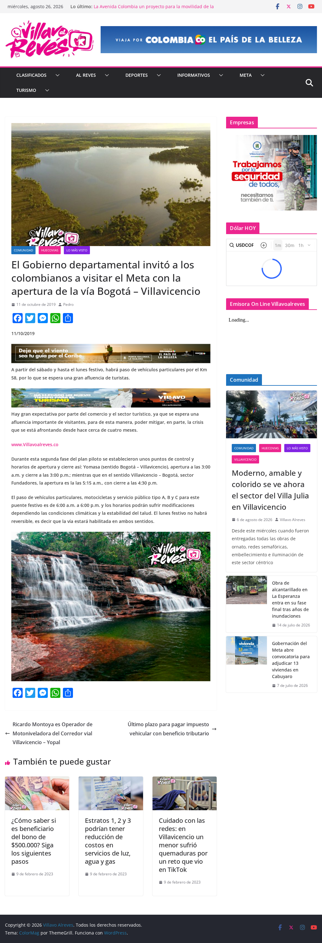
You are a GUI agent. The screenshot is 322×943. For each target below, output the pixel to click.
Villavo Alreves (292, 519)
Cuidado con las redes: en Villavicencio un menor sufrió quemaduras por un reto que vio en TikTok (183, 845)
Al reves (86, 75)
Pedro (68, 304)
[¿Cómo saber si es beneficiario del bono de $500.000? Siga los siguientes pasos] (37, 780)
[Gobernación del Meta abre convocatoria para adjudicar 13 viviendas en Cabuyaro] (246, 664)
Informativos (193, 75)
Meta (246, 75)
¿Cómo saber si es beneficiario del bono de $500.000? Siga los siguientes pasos (33, 841)
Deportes (136, 75)
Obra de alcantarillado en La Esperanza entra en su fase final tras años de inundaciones (290, 599)
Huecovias (49, 250)
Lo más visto (76, 250)
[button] (56, 75)
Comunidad (23, 250)
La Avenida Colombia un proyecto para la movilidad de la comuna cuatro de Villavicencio (154, 9)
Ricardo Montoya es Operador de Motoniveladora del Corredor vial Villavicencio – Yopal (52, 733)
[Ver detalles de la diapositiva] (209, 39)
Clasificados (31, 75)
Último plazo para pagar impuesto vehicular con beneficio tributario (168, 729)
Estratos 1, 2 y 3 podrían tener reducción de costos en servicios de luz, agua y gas (108, 841)
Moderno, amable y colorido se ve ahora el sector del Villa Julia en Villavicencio (270, 490)
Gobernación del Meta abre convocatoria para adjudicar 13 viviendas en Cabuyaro (291, 659)
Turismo (26, 90)
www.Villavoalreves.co (34, 444)
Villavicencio (245, 459)
